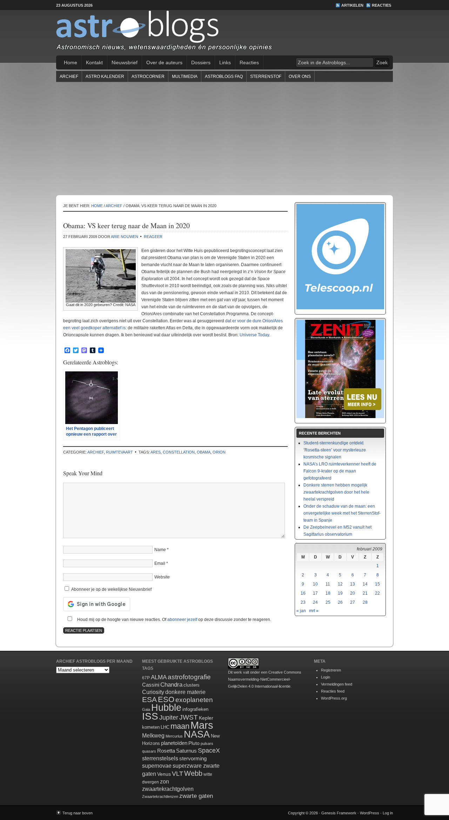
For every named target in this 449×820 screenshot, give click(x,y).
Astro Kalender (105, 76)
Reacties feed (332, 691)
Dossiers (200, 62)
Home (70, 62)
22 (377, 593)
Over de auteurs (164, 62)
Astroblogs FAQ (224, 76)
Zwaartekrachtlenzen (160, 796)
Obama (203, 452)
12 (340, 584)
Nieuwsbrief (125, 62)
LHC (165, 727)
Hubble (166, 707)
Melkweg (153, 735)
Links (225, 62)
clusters (191, 685)
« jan (301, 610)
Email (159, 563)
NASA (197, 734)
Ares (155, 452)
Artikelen (352, 5)
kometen (151, 727)
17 (315, 593)
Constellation (179, 452)
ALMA (159, 677)
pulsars (207, 743)
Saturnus (186, 751)
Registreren (331, 670)
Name (160, 549)
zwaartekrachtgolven (168, 789)
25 (328, 602)
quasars (149, 751)
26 (340, 602)
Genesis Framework (338, 813)
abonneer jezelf (182, 619)
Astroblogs (224, 33)
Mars (201, 725)
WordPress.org (334, 698)
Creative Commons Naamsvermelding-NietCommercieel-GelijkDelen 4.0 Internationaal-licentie (264, 679)
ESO (166, 699)
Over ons (300, 76)
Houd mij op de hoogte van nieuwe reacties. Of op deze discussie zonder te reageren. (173, 619)
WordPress (369, 813)
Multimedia (184, 76)
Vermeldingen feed (336, 684)
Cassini (150, 685)
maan (179, 726)
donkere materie (185, 692)
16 (303, 593)
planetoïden (174, 743)
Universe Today (254, 334)
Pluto (194, 743)
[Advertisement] (224, 138)
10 (315, 584)
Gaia (146, 709)
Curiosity (153, 692)
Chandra (171, 684)
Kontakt (94, 62)
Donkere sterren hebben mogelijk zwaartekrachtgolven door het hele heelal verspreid (336, 492)
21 (365, 593)
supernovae (157, 766)
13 (352, 584)
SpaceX (209, 750)
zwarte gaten (196, 796)
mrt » (314, 610)
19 (340, 593)
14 (365, 584)
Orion (219, 452)
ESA (149, 699)
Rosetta (166, 751)
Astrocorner (148, 76)
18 (328, 593)
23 (303, 602)
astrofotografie (189, 677)
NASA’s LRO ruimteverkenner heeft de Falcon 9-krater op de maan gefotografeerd (339, 471)
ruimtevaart (119, 452)
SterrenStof (265, 76)
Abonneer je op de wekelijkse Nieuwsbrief (111, 589)
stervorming (193, 758)
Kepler (206, 718)
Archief (69, 76)
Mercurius (174, 736)
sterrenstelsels (160, 758)
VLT (177, 773)
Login (325, 677)
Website (162, 577)
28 (365, 602)
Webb (193, 773)
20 (352, 593)
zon (164, 781)
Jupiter (168, 717)
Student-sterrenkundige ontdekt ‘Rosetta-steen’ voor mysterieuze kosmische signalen (334, 450)
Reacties (381, 5)
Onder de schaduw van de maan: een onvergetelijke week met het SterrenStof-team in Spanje (342, 513)
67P (146, 677)
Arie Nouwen (124, 236)
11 (328, 584)
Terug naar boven (77, 813)
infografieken (195, 709)
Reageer (153, 236)
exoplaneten (194, 699)
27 (352, 602)
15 (377, 584)
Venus (164, 774)
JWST (188, 717)
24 (315, 602)
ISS (150, 716)
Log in (388, 813)
